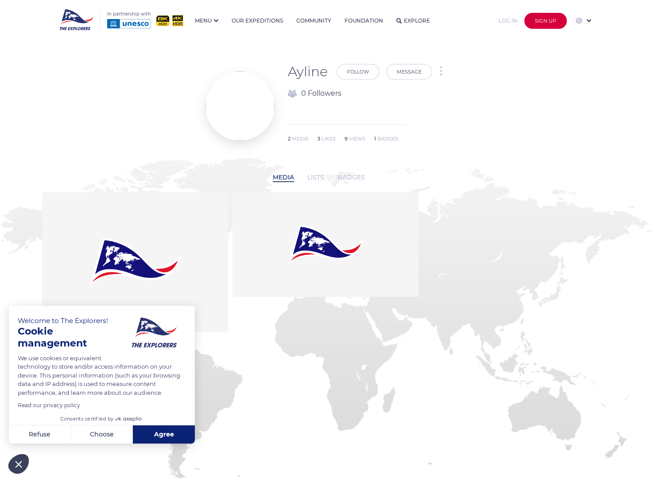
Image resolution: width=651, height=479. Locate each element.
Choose (102, 434)
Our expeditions (257, 20)
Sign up (545, 21)
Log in (508, 20)
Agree (164, 434)
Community (313, 20)
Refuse (39, 434)
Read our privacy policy (49, 405)
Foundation (364, 20)
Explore (417, 20)
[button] (18, 464)
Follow (358, 72)
